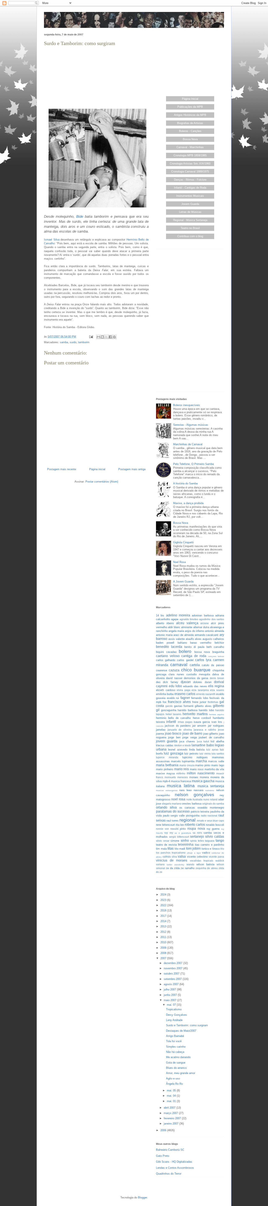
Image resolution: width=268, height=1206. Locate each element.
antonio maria (164, 635)
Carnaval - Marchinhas (190, 147)
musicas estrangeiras (167, 790)
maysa (170, 773)
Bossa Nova (190, 139)
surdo (73, 342)
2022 (163, 905)
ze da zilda (173, 868)
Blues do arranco (176, 1067)
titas (171, 848)
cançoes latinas (216, 656)
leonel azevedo (177, 749)
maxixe (160, 773)
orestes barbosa (191, 803)
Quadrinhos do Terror (168, 1173)
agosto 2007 (171, 984)
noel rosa (178, 799)
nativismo (209, 790)
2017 (163, 915)
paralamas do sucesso (173, 811)
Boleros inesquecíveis (186, 405)
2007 (163, 958)
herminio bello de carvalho (173, 717)
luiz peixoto (191, 753)
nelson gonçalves (194, 794)
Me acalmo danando (178, 1057)
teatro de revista (166, 844)
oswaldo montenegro (210, 807)
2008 (163, 953)
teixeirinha (185, 844)
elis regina (216, 686)
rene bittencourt (165, 824)
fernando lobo (199, 698)
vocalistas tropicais (201, 860)
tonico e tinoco (211, 848)
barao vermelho (200, 642)
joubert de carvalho (211, 737)
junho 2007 (171, 994)
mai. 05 (172, 1090)
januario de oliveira (180, 729)
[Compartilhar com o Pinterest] (114, 337)
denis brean (217, 678)
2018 (163, 910)
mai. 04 (172, 1095)
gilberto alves (203, 706)
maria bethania (167, 765)
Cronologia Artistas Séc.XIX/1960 (190, 163)
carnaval (178, 664)
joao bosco (173, 733)
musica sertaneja (210, 786)
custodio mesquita (198, 674)
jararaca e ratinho (205, 729)
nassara (198, 790)
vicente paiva (216, 856)
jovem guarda (166, 741)
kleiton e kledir (182, 745)
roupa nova (196, 828)
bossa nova (202, 651)
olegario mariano (171, 803)
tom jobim (193, 848)
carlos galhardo (165, 660)
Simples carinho (176, 1046)
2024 (163, 894)
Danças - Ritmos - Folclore (190, 179)
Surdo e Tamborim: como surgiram (187, 1025)
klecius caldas (164, 745)
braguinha (218, 651)
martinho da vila (214, 769)
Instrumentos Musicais (190, 195)
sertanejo (197, 836)
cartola (195, 665)
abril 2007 (170, 1107)
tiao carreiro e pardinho (209, 844)
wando (190, 864)
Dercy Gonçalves (176, 1014)
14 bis (160, 615)
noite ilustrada (194, 799)
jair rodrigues (216, 725)
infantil (171, 721)
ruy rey (168, 832)
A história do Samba (185, 483)
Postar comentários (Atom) (101, 481)
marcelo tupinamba (183, 761)
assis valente (176, 639)
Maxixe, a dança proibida (188, 503)
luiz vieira (204, 753)
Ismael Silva (51, 239)
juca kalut (203, 741)
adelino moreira (178, 615)
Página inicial (97, 469)
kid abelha (217, 741)
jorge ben (174, 737)
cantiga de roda (193, 656)
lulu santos (217, 753)
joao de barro (192, 733)
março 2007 (171, 1113)
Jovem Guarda (190, 204)
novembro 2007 (173, 968)
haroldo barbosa (187, 710)
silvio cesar (162, 840)
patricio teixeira (200, 811)
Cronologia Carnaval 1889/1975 (190, 171)
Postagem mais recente (61, 469)
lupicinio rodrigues (195, 757)
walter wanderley (175, 864)
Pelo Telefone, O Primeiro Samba (193, 464)
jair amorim (199, 725)
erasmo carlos (184, 694)
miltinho (180, 773)
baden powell (165, 642)
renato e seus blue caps (210, 820)
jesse (221, 729)
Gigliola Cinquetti (183, 542)
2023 (163, 900)
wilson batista (205, 864)
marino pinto (202, 765)
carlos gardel (185, 660)
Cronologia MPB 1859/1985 (190, 155)
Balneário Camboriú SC (170, 1149)
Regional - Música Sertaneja (190, 220)
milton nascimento (201, 773)
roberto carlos (195, 824)
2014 (163, 921)
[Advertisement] (96, 76)
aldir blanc (174, 627)
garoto (169, 706)
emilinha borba (165, 694)
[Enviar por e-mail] (98, 337)
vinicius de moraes (171, 860)
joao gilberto (210, 733)
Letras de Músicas (190, 212)
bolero (185, 651)
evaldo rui (173, 698)
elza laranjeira (200, 690)
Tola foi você (174, 1041)
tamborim (83, 342)
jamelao (160, 729)
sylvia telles (197, 840)
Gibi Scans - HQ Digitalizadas (174, 1161)
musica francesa (181, 781)
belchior (219, 642)
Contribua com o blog (190, 236)
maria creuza (187, 765)
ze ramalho (187, 868)
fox (164, 702)
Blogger (142, 1197)
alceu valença (187, 623)
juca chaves (187, 741)
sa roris (197, 832)
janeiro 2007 (171, 1123)
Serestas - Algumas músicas (190, 424)
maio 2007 (170, 1000)
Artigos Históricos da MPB (190, 114)
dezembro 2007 (173, 963)
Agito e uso (173, 1078)
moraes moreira (199, 777)
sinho (185, 840)
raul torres (172, 820)
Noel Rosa (179, 562)
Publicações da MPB (190, 106)
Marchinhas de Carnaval (187, 444)
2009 (163, 947)
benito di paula (194, 646)
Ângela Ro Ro (174, 1083)
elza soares (217, 690)
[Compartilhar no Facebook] (110, 337)
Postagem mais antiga (132, 469)
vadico (206, 852)
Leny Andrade (174, 1020)
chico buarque (195, 669)
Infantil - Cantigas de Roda (190, 187)
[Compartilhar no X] (106, 337)
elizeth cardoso (165, 690)
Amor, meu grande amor (180, 1073)
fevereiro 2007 (173, 1118)
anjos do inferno (194, 631)
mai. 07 (172, 1004)
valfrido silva (169, 856)
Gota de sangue (175, 1062)
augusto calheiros (213, 639)
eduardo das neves (195, 686)
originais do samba (213, 803)
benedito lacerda (169, 646)
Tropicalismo (174, 1009)
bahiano (182, 642)
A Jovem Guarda (183, 581)
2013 (163, 926)
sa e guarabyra (183, 833)
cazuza (174, 670)
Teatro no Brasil (190, 228)
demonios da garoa (196, 678)
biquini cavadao (166, 651)
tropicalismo (179, 852)
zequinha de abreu (207, 868)
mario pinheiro (164, 769)
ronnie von (162, 828)
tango (220, 840)
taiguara (209, 840)
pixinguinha (193, 815)
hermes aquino (216, 714)
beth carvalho (215, 646)
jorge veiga (189, 737)
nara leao (185, 790)
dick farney (170, 682)
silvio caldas (214, 836)
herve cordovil (202, 717)
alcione (204, 623)
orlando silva (166, 807)
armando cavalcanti (207, 635)
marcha (201, 761)
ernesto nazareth (205, 694)
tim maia (161, 848)
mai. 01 (172, 1101)
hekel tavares (174, 714)
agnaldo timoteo (189, 619)
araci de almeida (183, 635)
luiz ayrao (212, 749)
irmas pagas (185, 722)
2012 (163, 931)
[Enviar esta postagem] (91, 336)
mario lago (217, 765)
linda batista (197, 749)
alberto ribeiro (165, 623)
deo (158, 682)
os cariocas (187, 807)
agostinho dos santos (211, 619)
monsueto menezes (176, 777)
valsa (182, 856)
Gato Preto (162, 1155)
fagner (185, 698)
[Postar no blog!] (102, 337)
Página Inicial (190, 98)
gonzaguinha (168, 710)
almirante (186, 627)
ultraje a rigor (194, 853)
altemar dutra (201, 627)
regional (187, 820)
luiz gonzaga (173, 753)
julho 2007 (170, 989)
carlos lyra (203, 660)
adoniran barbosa (202, 615)
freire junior (199, 702)
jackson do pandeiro (178, 725)
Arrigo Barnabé (175, 1036)
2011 (163, 937)
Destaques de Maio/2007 (181, 1030)
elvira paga (183, 690)
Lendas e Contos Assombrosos (175, 1167)
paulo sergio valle (174, 815)
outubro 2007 (172, 973)
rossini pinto (178, 828)
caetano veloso (168, 656)
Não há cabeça (175, 1051)
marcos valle (216, 761)
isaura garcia (202, 721)
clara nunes (176, 674)
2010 (163, 942)
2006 (163, 1130)
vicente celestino (197, 856)
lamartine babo (203, 745)
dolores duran (202, 682)
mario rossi (197, 769)
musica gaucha (203, 781)
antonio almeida (214, 631)
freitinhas (213, 702)
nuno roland (210, 799)
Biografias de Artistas (190, 123)
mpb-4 (166, 781)
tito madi (180, 848)
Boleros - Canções (190, 131)
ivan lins (216, 721)
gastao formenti (183, 706)
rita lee (180, 824)
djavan (186, 682)
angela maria (176, 631)
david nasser (174, 678)
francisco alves (179, 702)
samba (64, 342)
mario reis (181, 769)
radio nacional (209, 815)
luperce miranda (167, 757)
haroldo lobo (206, 710)
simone (174, 840)
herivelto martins (195, 714)
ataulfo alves (193, 639)
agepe (174, 619)
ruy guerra (213, 828)
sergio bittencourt (179, 836)
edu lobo (175, 686)
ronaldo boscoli (215, 824)
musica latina (181, 785)
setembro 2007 (173, 979)
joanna (160, 733)
